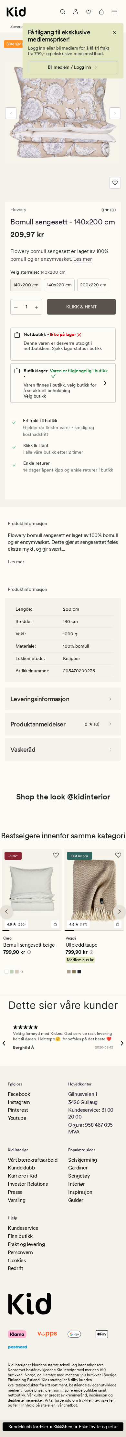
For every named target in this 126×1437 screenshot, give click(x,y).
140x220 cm (59, 284)
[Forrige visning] (11, 113)
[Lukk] (114, 32)
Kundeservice (23, 1228)
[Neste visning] (115, 113)
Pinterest (18, 1110)
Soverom (18, 26)
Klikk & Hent (81, 306)
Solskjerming (82, 1160)
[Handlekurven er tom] (101, 11)
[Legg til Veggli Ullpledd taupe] (117, 924)
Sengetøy (79, 1176)
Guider (75, 1200)
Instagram (19, 1102)
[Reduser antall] (15, 307)
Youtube (17, 1118)
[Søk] (62, 11)
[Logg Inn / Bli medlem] (75, 11)
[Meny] (114, 11)
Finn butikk (20, 1236)
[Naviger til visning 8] (58, 930)
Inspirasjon (80, 1192)
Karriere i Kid (22, 1176)
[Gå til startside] (16, 12)
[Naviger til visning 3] (20, 930)
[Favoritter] (88, 11)
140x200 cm (25, 284)
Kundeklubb (21, 1168)
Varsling (16, 1200)
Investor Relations (27, 1184)
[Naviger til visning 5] (35, 930)
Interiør (76, 1184)
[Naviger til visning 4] (28, 930)
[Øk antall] (36, 307)
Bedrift (15, 1268)
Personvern (20, 1252)
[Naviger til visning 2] (13, 930)
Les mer (82, 259)
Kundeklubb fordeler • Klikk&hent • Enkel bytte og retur (63, 1426)
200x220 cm (93, 284)
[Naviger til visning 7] (50, 930)
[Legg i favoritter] (115, 183)
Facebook (19, 1094)
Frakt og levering (26, 1244)
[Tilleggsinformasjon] (28, 953)
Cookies (17, 1260)
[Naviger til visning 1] (5, 930)
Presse (15, 1192)
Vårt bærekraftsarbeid (32, 1160)
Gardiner (78, 1168)
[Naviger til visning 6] (43, 930)
